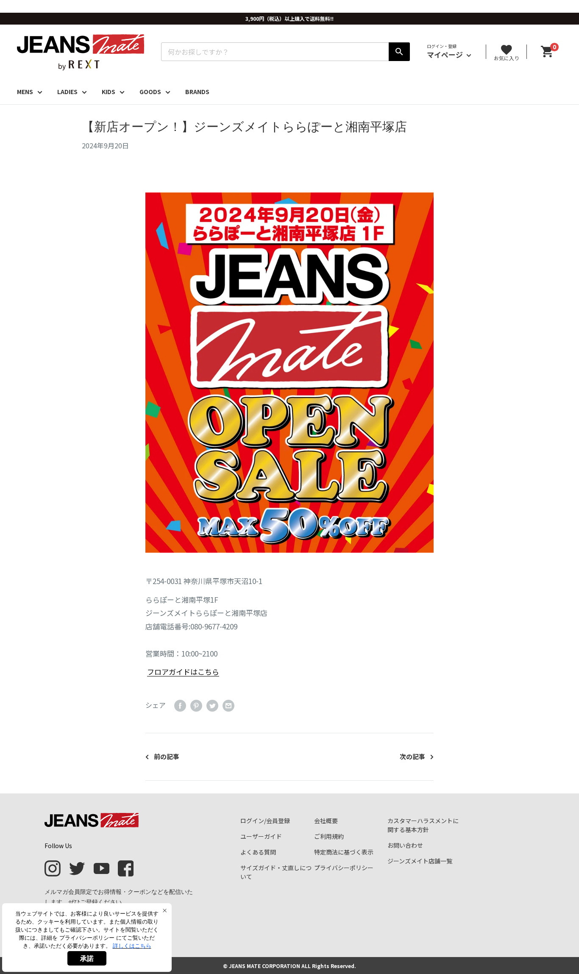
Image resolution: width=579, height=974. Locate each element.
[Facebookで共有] (180, 705)
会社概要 (326, 820)
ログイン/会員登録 (265, 820)
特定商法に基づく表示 (343, 852)
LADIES (67, 91)
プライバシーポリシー (343, 867)
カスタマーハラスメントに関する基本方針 (423, 825)
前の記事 (166, 756)
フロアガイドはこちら (183, 671)
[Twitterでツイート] (212, 705)
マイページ (446, 54)
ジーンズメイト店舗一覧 (419, 861)
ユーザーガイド (261, 836)
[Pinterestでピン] (196, 705)
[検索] (399, 51)
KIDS (108, 91)
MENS (25, 91)
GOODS (150, 91)
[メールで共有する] (228, 705)
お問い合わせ (405, 845)
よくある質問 (258, 852)
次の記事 (412, 756)
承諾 (87, 958)
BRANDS (197, 91)
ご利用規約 (329, 836)
